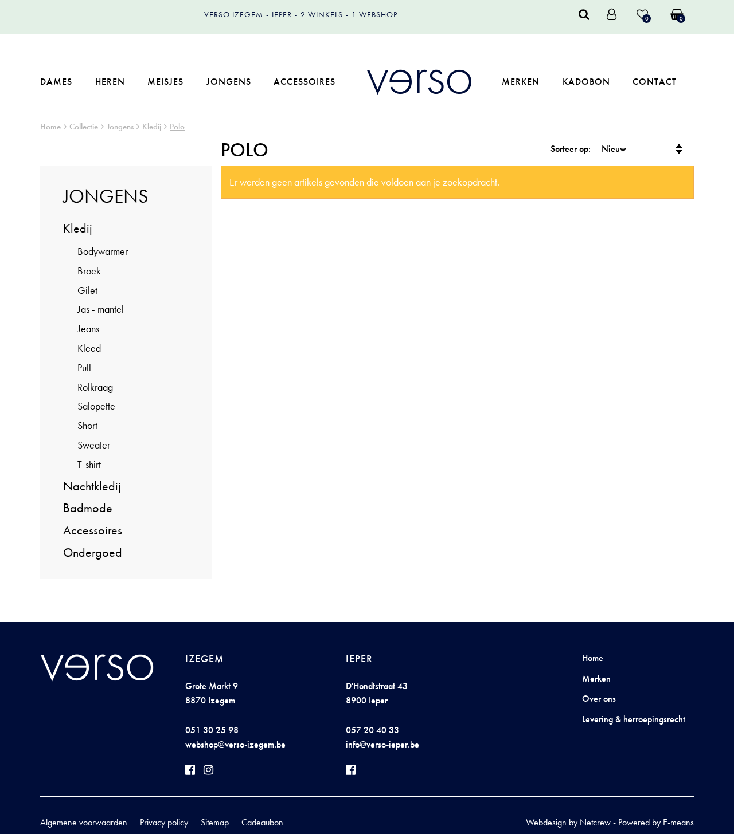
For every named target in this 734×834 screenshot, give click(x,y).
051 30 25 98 (212, 730)
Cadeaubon (262, 822)
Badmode (87, 507)
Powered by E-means (656, 822)
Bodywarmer (102, 251)
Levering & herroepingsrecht (633, 719)
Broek (89, 270)
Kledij (151, 126)
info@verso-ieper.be (382, 744)
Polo (177, 126)
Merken (521, 82)
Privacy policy (164, 822)
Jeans (88, 328)
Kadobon (586, 82)
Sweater (93, 444)
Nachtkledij (92, 486)
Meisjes (165, 82)
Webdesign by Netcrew (568, 822)
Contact (655, 82)
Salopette (96, 405)
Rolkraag (95, 387)
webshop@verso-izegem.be (235, 744)
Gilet (87, 290)
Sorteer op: (570, 149)
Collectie (83, 126)
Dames (56, 82)
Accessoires (304, 82)
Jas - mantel (100, 309)
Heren (110, 82)
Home (50, 126)
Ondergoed (92, 552)
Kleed (89, 348)
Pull (84, 367)
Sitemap (215, 822)
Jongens (228, 82)
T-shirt (89, 464)
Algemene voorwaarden (83, 822)
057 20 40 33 (372, 730)
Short (87, 425)
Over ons (599, 699)
